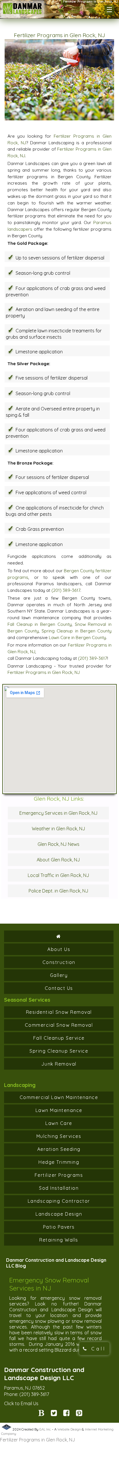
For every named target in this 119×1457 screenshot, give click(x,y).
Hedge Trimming (58, 1162)
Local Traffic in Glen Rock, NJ (58, 875)
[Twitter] (54, 1414)
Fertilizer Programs (59, 1175)
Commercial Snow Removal (59, 1025)
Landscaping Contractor (59, 1201)
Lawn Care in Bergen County (77, 637)
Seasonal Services (27, 999)
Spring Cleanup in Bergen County (76, 631)
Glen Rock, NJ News (58, 844)
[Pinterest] (79, 1414)
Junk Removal (59, 1064)
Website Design (69, 1429)
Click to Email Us (21, 1403)
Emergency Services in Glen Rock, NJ (58, 813)
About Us (58, 949)
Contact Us (59, 988)
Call (97, 1349)
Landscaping (20, 1085)
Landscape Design (59, 1214)
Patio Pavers (59, 1227)
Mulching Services (58, 1136)
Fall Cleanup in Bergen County (40, 624)
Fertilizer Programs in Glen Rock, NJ (44, 672)
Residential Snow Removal (59, 1012)
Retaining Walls (58, 1240)
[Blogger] (41, 1414)
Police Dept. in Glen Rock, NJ (58, 891)
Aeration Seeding (59, 1149)
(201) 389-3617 (65, 590)
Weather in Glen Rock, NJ (58, 828)
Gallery (59, 975)
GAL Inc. (45, 1429)
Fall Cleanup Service (59, 1038)
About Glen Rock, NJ (58, 860)
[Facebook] (66, 1414)
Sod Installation (59, 1188)
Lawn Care (58, 1123)
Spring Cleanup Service (58, 1051)
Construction (58, 962)
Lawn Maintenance (59, 1110)
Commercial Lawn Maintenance (59, 1097)
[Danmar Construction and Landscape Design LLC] (22, 13)
